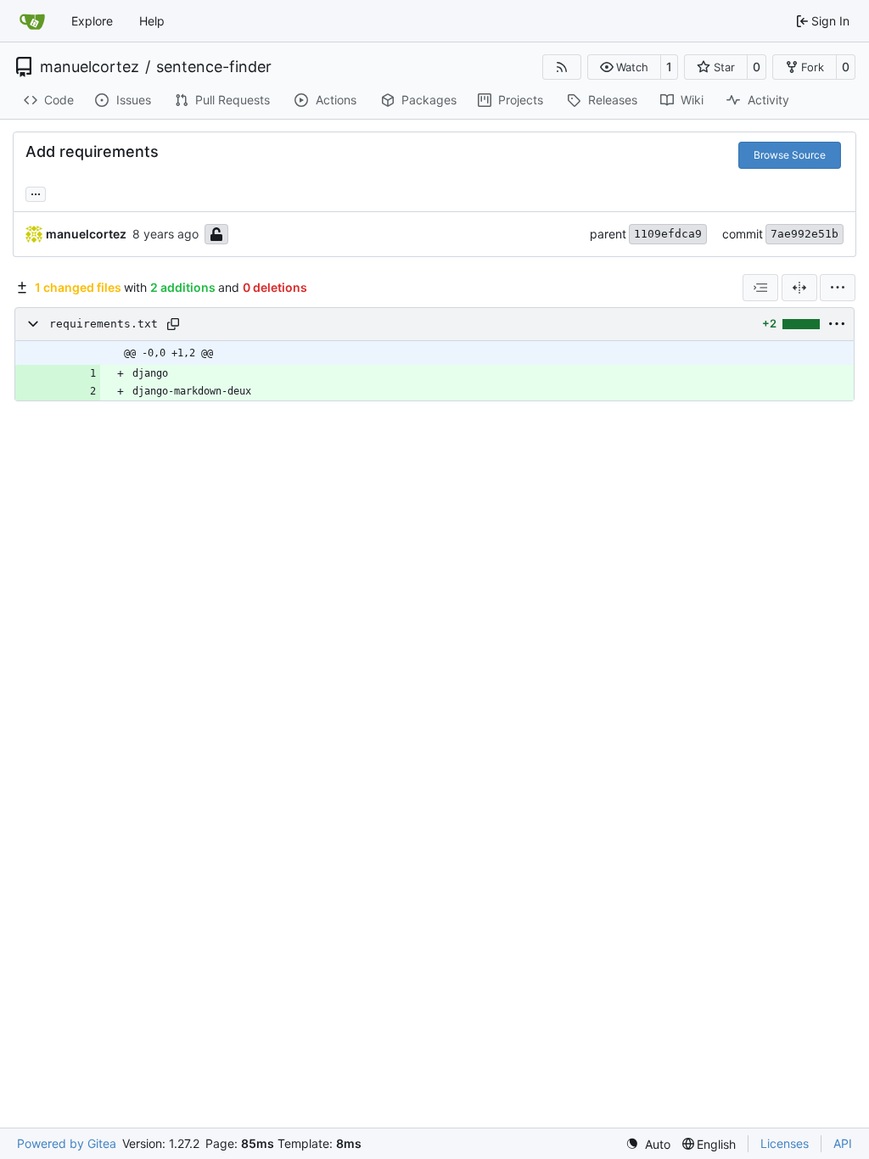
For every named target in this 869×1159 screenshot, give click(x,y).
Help (152, 21)
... (36, 192)
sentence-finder (214, 67)
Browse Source (790, 154)
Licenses (784, 1143)
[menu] (837, 287)
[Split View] (799, 287)
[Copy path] (173, 324)
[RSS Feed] (561, 67)
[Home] (32, 21)
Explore (92, 21)
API (842, 1143)
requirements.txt (103, 323)
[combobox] (760, 287)
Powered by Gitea (66, 1143)
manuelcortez (89, 67)
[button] (624, 67)
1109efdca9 (668, 233)
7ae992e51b (804, 233)
